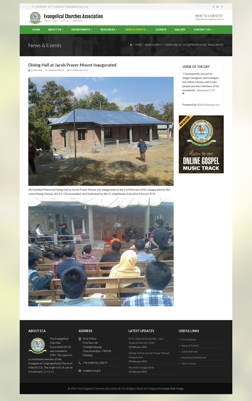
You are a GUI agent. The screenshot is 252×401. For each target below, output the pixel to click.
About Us (54, 29)
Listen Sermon (189, 351)
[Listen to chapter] (201, 93)
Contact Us (202, 29)
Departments (80, 29)
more (49, 371)
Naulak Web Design (173, 388)
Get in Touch (188, 363)
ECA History (188, 339)
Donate (161, 29)
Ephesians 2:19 (206, 90)
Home (36, 29)
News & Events (135, 29)
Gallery (180, 29)
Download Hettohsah (193, 357)
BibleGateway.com (208, 104)
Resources (107, 29)
